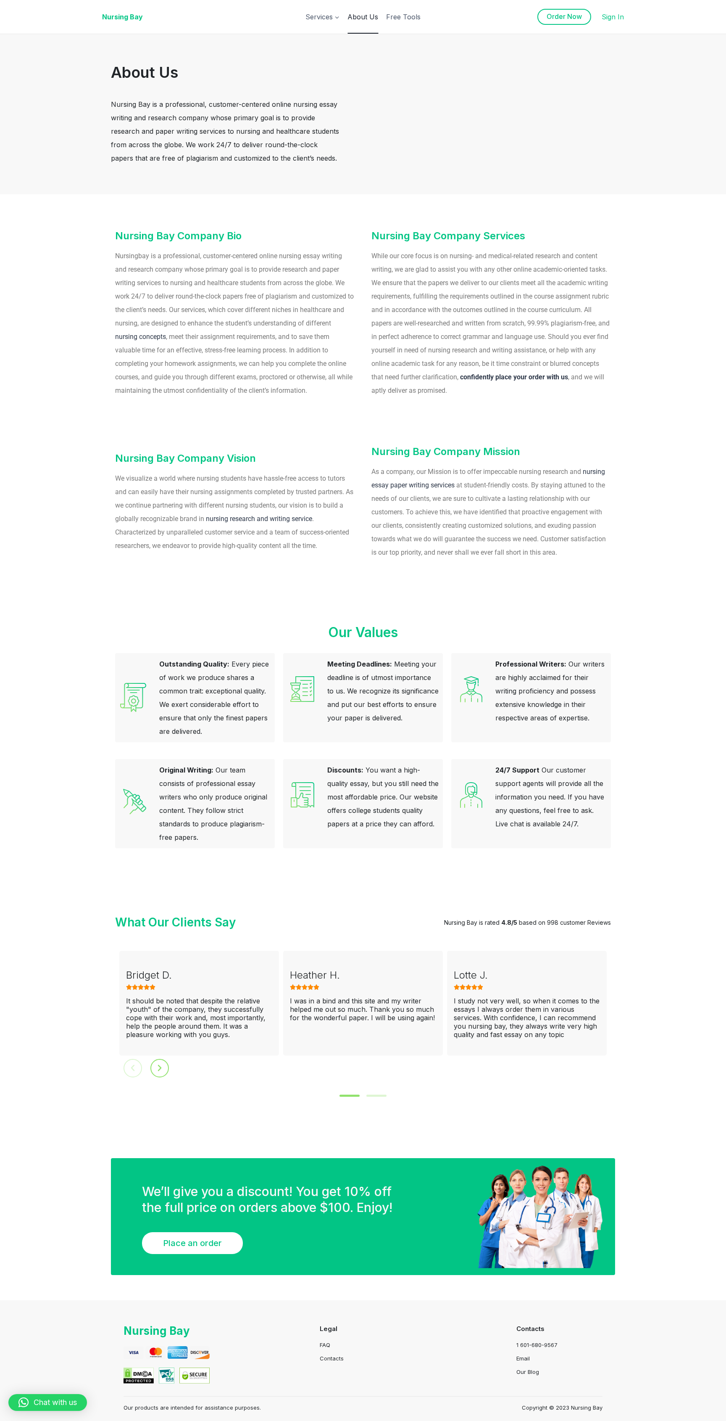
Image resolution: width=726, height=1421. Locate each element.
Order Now (564, 16)
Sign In (613, 17)
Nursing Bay (157, 1330)
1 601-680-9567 (537, 1345)
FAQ (325, 1345)
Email (523, 1358)
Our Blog (527, 1371)
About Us (362, 17)
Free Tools (403, 17)
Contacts (332, 1358)
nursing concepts (140, 337)
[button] (349, 1096)
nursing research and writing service (259, 519)
